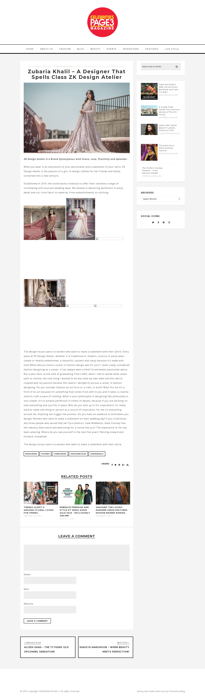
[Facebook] (158, 222)
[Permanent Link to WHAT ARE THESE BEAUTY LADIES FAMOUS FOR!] (149, 134)
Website (28, 603)
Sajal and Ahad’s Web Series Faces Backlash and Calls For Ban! (168, 88)
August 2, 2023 (67, 519)
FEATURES (151, 49)
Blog (80, 49)
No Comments (87, 66)
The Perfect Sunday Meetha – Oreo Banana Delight (152, 170)
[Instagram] (169, 222)
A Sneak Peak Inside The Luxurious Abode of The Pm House (169, 111)
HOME (30, 49)
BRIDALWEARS (31, 454)
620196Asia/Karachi (41, 66)
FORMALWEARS (60, 454)
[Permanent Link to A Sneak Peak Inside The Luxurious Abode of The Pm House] (149, 115)
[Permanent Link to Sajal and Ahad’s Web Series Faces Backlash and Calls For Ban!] (149, 98)
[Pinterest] (164, 222)
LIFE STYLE (172, 49)
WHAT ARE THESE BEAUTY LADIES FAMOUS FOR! (168, 127)
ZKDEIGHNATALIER (78, 454)
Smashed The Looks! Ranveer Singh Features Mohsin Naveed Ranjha (111, 510)
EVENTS (112, 49)
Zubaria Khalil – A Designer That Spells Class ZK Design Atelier (77, 74)
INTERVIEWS (131, 49)
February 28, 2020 (32, 516)
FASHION (65, 49)
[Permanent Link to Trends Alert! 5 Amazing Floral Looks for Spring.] (41, 503)
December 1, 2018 (104, 516)
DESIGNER (45, 454)
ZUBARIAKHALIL (97, 454)
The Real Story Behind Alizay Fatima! (166, 148)
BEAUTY (95, 49)
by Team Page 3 (66, 66)
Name (27, 574)
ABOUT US (46, 49)
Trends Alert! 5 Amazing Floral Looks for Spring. (39, 510)
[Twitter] (153, 222)
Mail (26, 589)
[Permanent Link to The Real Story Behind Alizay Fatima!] (149, 159)
